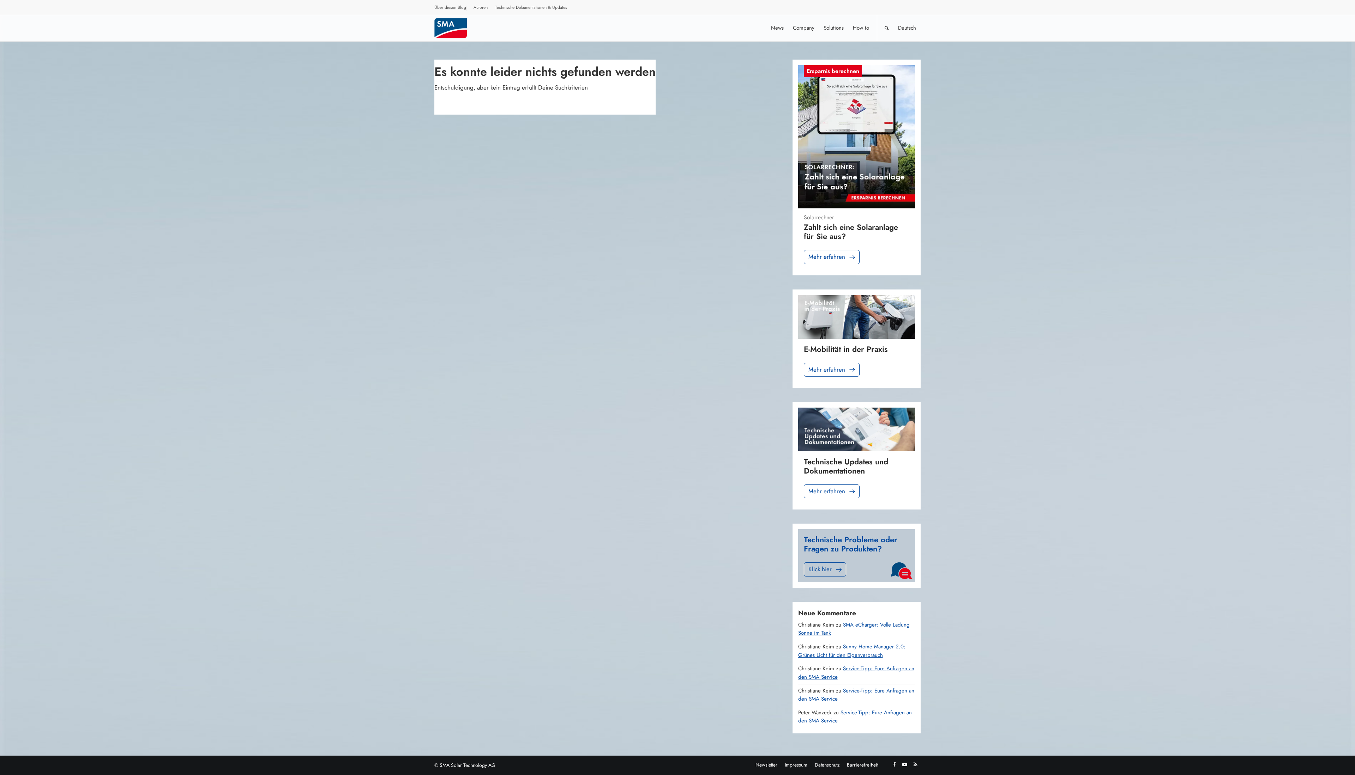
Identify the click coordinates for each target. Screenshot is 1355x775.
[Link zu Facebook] (894, 764)
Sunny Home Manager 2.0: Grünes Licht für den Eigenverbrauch (851, 651)
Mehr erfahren (826, 256)
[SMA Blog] (455, 28)
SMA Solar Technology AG (467, 765)
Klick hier (820, 569)
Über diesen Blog (450, 7)
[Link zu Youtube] (904, 764)
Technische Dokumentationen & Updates (531, 7)
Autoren (481, 7)
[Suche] (886, 28)
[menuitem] (450, 8)
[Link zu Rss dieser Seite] (915, 764)
